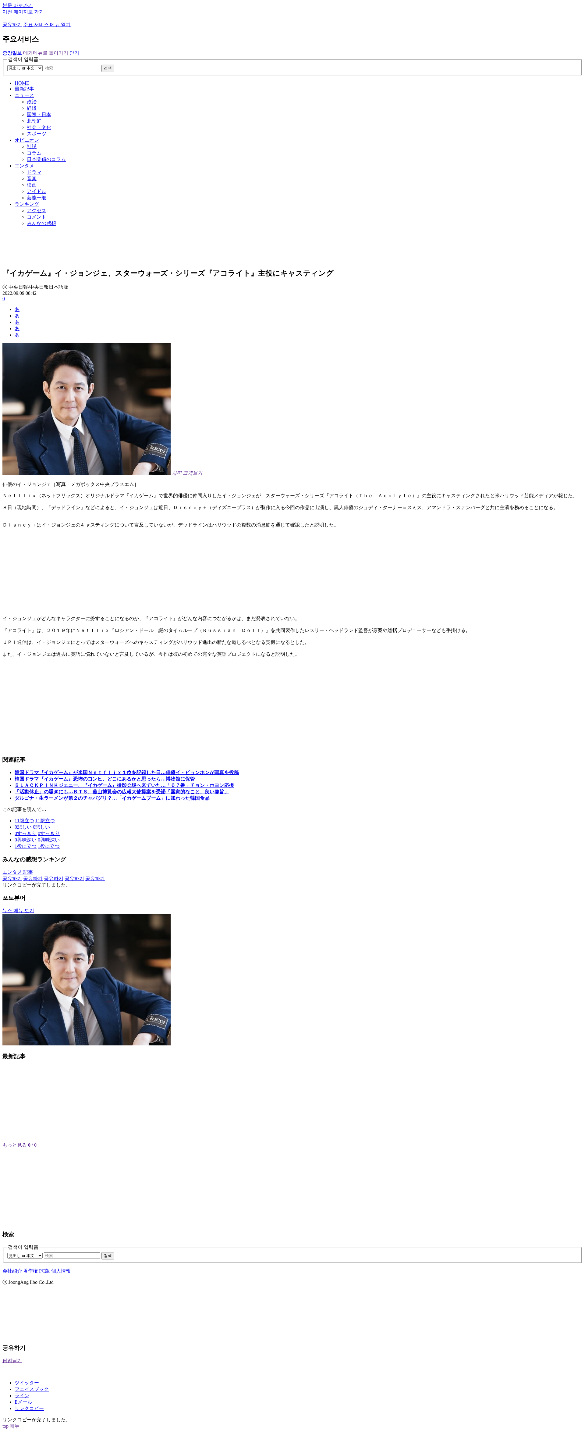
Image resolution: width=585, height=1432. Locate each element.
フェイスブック (32, 1389)
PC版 (44, 1270)
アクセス (36, 210)
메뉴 (15, 1426)
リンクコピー (29, 1408)
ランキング (27, 204)
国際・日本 (39, 114)
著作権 (30, 1270)
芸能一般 (36, 197)
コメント (36, 217)
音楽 (32, 178)
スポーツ (36, 133)
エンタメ (24, 165)
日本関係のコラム (46, 159)
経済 (32, 108)
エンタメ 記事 (17, 872)
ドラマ (34, 172)
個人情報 (61, 1270)
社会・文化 (39, 127)
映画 (32, 184)
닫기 (74, 52)
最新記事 (24, 88)
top (5, 1426)
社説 (32, 146)
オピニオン (27, 140)
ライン (22, 1395)
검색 (108, 68)
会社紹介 (12, 1270)
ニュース (24, 95)
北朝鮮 (34, 120)
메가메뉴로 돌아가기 (45, 52)
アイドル (36, 191)
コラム (34, 152)
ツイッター (27, 1382)
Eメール (23, 1402)
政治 (32, 101)
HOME (22, 83)
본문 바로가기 (17, 5)
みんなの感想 (41, 223)
